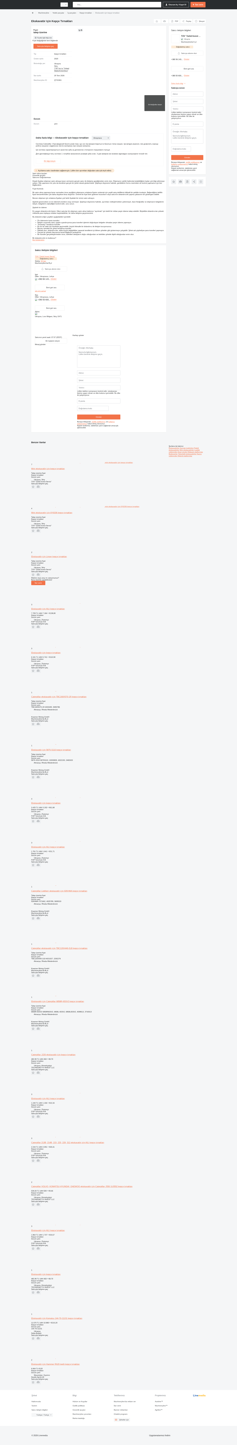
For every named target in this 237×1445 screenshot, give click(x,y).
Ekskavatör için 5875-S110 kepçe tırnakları (51, 750)
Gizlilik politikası (79, 1406)
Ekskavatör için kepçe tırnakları (46, 653)
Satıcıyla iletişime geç (45, 46)
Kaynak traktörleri (187, 448)
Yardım (34, 1406)
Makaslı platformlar (195, 452)
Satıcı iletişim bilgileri (39, 1410)
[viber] (39, 282)
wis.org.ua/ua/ (40, 291)
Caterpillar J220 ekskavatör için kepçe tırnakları (53, 1055)
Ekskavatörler (174, 448)
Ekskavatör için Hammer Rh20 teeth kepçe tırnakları (55, 1364)
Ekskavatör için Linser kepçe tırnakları (49, 556)
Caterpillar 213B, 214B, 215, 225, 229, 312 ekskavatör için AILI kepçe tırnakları (67, 1142)
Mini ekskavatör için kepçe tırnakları (48, 469)
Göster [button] (54, 279)
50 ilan (43, 261)
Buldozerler (173, 454)
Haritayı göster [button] (78, 335)
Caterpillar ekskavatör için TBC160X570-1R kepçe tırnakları (59, 697)
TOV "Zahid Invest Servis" (45, 256)
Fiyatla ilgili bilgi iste (44, 38)
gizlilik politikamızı (99, 422)
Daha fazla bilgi (177, 83)
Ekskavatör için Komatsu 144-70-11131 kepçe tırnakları (56, 1318)
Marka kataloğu (79, 1418)
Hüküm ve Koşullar (80, 1401)
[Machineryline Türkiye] (44, 5)
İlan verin (38, 583)
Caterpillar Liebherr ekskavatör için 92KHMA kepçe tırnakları (59, 891)
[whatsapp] (36, 282)
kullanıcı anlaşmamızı (179, 164)
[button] (157, 21)
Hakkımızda (36, 1401)
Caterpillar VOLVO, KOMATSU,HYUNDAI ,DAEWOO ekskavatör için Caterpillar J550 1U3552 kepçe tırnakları (82, 1186)
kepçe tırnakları (60, 54)
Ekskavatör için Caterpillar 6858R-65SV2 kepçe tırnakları (57, 1001)
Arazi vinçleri (183, 452)
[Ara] (75, 4)
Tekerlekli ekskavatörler (187, 454)
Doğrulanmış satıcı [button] (46, 259)
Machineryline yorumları (82, 1414)
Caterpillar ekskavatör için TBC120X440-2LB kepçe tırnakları (59, 948)
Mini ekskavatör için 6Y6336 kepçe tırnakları (51, 513)
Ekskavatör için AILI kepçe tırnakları (48, 609)
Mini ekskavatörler (187, 450)
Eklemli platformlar (185, 456)
